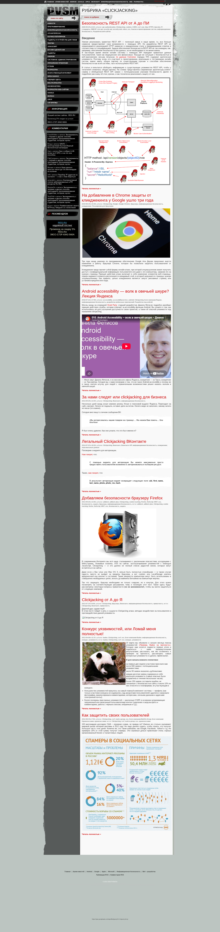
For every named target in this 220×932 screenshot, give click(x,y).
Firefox (143, 502)
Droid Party (112, 305)
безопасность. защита (90, 504)
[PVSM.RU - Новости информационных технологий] (63, 12)
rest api (100, 29)
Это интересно (54, 33)
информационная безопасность (62, 30)
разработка (52, 70)
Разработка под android (144, 302)
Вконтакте (117, 401)
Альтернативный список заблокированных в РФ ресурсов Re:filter (62, 182)
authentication (110, 27)
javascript (52, 46)
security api (108, 29)
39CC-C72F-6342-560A (57, 122)
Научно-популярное (56, 37)
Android (73, 2)
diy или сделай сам (56, 50)
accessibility (107, 300)
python (50, 66)
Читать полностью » (91, 188)
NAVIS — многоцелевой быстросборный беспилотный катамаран (60, 146)
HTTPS (151, 27)
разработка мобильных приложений (120, 302)
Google (81, 2)
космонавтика (54, 86)
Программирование (56, 27)
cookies (129, 27)
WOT (156, 502)
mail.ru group (120, 719)
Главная (50, 2)
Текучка (50, 43)
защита (123, 506)
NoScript (150, 502)
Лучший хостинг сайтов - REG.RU (61, 115)
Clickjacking (120, 27)
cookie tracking (134, 502)
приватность (158, 604)
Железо (50, 96)
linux (49, 99)
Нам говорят (87, 454)
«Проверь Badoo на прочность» (154, 645)
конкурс (85, 640)
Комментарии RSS (117, 875)
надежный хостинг (62, 224)
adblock (106, 502)
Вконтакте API (126, 445)
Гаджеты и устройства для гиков (62, 40)
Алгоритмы (52, 103)
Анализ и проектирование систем (143, 29)
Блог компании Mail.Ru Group (140, 719)
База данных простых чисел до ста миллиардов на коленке (61, 169)
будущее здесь (54, 79)
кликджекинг (87, 206)
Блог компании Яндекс (153, 300)
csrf (139, 27)
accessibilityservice (120, 300)
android (51, 56)
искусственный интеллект (59, 73)
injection (157, 27)
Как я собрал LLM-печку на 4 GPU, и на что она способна (61, 153)
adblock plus (114, 502)
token (125, 29)
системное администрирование (62, 60)
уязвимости (93, 640)
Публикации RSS (102, 875)
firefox (91, 506)
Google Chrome (124, 204)
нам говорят (93, 473)
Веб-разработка (54, 83)
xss (129, 29)
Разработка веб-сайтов (58, 89)
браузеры (134, 204)
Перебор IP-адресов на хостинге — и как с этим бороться (62, 176)
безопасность (114, 506)
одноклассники (100, 721)
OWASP (94, 29)
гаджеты (51, 53)
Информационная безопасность (114, 2)
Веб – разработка (136, 2)
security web (117, 29)
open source (53, 76)
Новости (51, 23)
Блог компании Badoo (133, 638)
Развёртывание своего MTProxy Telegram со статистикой (63, 207)
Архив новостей (62, 2)
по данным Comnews (126, 57)
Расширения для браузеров (102, 206)
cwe (142, 27)
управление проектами (57, 63)
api (103, 27)
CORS (134, 27)
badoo (105, 638)
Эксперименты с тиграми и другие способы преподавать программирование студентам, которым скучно (62, 137)
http (146, 27)
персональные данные (90, 447)
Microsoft (95, 2)
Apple (87, 2)
